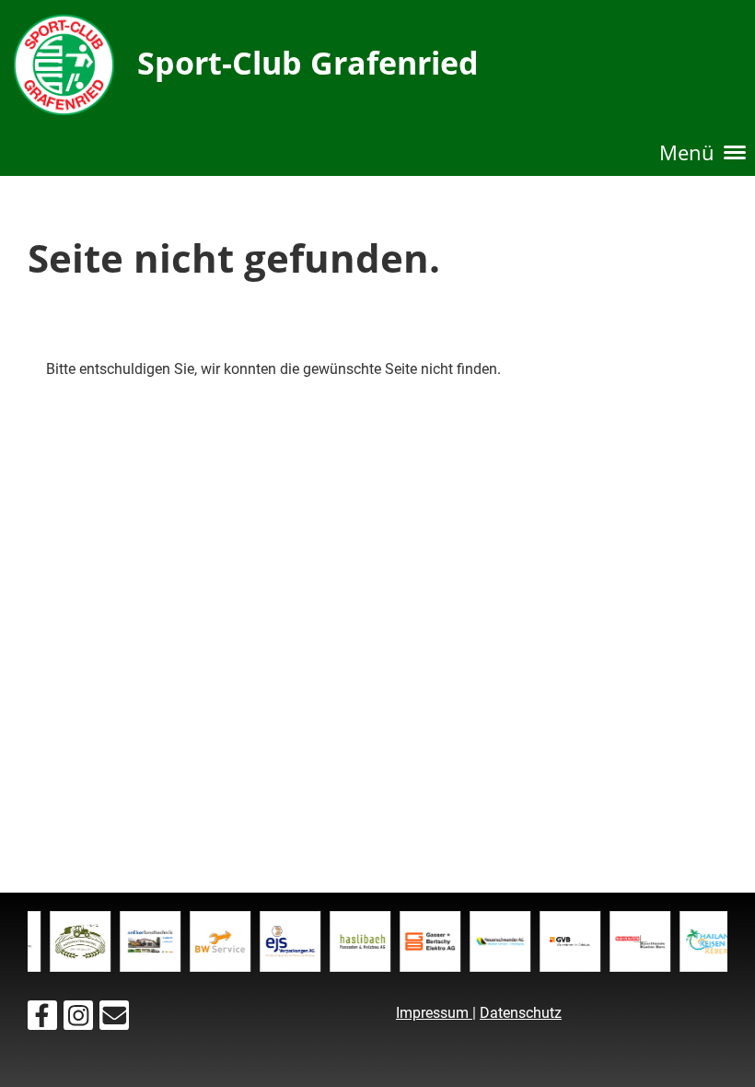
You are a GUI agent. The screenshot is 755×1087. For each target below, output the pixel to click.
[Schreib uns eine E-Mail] (114, 1019)
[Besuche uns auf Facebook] (42, 1019)
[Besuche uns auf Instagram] (78, 1019)
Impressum (434, 1013)
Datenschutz (521, 1013)
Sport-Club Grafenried (308, 62)
